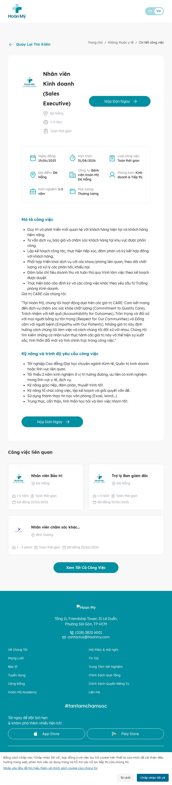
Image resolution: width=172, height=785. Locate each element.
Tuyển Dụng (17, 675)
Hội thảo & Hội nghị (103, 650)
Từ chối (125, 777)
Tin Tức (94, 658)
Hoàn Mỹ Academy (22, 692)
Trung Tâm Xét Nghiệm (106, 667)
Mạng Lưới (16, 658)
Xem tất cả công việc (86, 567)
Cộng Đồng (16, 684)
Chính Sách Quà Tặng (104, 675)
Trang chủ (95, 42)
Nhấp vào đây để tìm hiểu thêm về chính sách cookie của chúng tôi (50, 768)
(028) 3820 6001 (88, 632)
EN (150, 11)
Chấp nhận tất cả (152, 777)
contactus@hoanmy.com (89, 637)
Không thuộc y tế (120, 42)
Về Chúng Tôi (17, 650)
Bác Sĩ (12, 667)
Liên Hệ (94, 692)
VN (159, 11)
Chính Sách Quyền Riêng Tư (109, 684)
